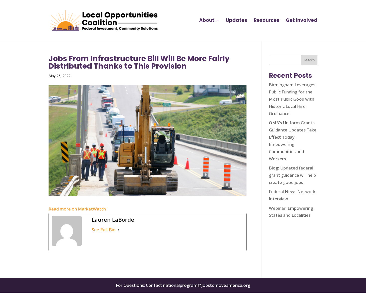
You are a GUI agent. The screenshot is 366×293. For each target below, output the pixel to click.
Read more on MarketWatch (77, 209)
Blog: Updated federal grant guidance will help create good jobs (292, 175)
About (206, 21)
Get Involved (301, 21)
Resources (266, 21)
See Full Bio (104, 230)
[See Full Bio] (119, 229)
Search (309, 60)
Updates (236, 21)
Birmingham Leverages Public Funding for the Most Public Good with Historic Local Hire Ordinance (292, 99)
